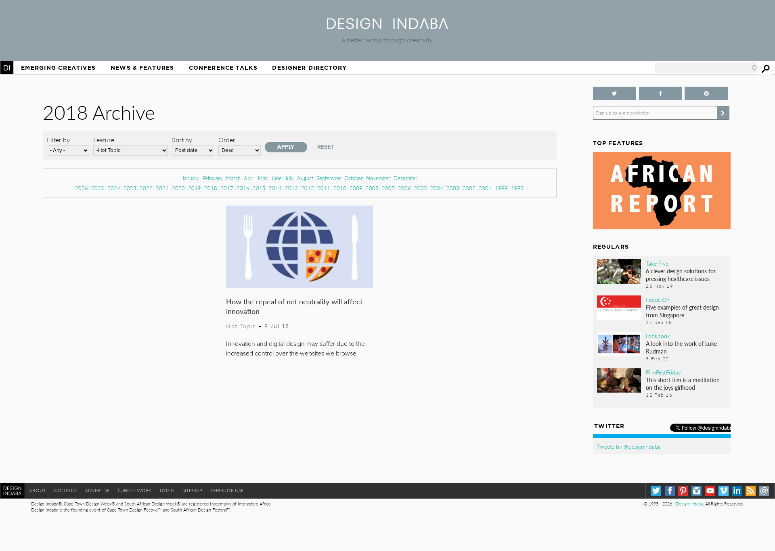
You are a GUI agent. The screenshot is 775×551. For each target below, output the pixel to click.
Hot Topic (241, 326)
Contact (65, 490)
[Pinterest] (683, 491)
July (289, 178)
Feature (103, 139)
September (328, 178)
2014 (275, 188)
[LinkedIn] (737, 491)
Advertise (97, 490)
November (378, 178)
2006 (404, 188)
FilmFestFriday (663, 372)
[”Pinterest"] (706, 93)
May (263, 178)
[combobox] (706, 67)
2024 (113, 188)
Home (7, 67)
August (305, 178)
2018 (210, 188)
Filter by (58, 139)
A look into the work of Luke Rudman (681, 347)
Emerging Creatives (58, 67)
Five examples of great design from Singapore (682, 311)
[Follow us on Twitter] (614, 93)
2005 (420, 188)
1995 (517, 188)
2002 (469, 188)
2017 (226, 188)
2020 (178, 188)
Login (167, 490)
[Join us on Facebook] (660, 93)
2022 (146, 188)
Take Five (657, 263)
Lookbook (658, 336)
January (190, 178)
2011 (323, 188)
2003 (452, 188)
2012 (307, 188)
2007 (388, 188)
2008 (372, 188)
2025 (97, 188)
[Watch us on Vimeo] (723, 491)
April (249, 178)
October (353, 178)
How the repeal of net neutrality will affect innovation (294, 306)
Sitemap (192, 490)
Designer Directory (309, 67)
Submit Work (135, 490)
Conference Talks (223, 67)
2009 (356, 188)
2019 (194, 188)
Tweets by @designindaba (629, 446)
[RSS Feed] (751, 491)
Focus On (658, 299)
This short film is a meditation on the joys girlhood (683, 383)
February (213, 178)
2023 (130, 188)
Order (226, 139)
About (37, 490)
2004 (436, 188)
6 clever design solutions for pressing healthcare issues (681, 275)
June (276, 178)
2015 (259, 188)
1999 (501, 188)
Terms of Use (227, 490)
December (405, 178)
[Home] (387, 26)
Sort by (182, 139)
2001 (485, 188)
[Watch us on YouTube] (710, 491)
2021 (162, 188)
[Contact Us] (764, 491)
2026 (81, 188)
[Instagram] (696, 491)
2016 (243, 188)
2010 (339, 188)
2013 (291, 188)
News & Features (142, 67)
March (233, 178)
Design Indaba (689, 504)
